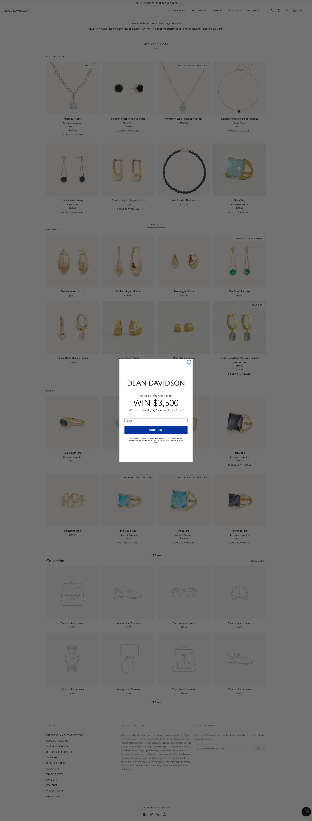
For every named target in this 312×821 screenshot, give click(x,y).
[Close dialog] (189, 362)
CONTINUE (156, 430)
